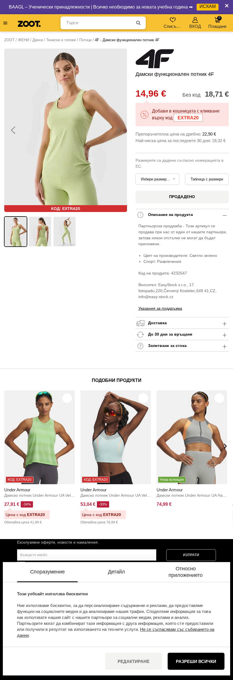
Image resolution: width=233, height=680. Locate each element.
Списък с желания (173, 26)
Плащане (217, 22)
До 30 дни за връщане (169, 334)
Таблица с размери (207, 179)
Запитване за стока (167, 345)
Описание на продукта (170, 214)
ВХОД (195, 26)
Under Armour (17, 489)
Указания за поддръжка (160, 308)
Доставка (157, 323)
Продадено (182, 196)
